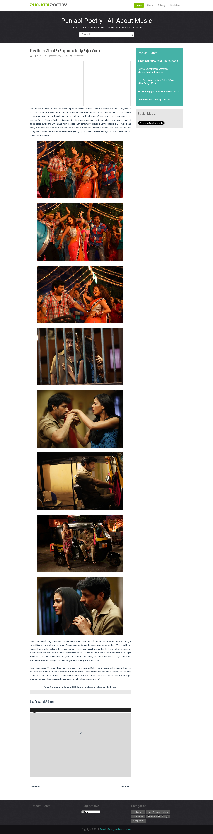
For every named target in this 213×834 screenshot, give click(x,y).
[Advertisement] (57, 83)
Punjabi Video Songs (158, 816)
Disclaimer (175, 5)
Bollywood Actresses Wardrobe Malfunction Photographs (153, 70)
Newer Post (35, 786)
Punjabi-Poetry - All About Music (106, 20)
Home (139, 5)
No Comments (78, 56)
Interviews (138, 816)
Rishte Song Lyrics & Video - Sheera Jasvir (158, 91)
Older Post (124, 786)
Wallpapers (138, 820)
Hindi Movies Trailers (158, 812)
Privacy (161, 5)
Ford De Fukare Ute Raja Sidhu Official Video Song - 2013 (156, 82)
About (150, 5)
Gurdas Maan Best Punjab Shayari (154, 99)
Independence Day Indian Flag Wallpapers (158, 61)
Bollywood (41, 56)
